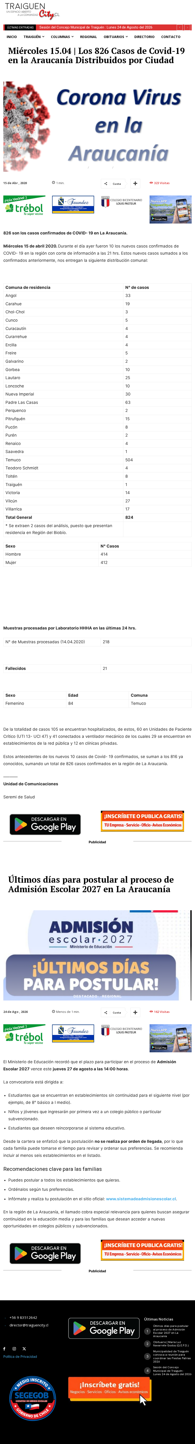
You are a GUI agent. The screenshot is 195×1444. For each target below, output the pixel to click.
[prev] (180, 27)
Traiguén (101, 167)
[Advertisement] (124, 7)
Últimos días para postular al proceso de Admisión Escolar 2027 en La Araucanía (171, 1331)
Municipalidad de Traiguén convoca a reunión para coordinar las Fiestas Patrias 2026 (172, 1356)
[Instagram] (14, 1349)
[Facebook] (4, 1349)
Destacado (74, 167)
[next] (187, 27)
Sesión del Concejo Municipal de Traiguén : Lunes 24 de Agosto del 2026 (95, 27)
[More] (135, 183)
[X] (24, 1349)
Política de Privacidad (20, 1356)
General (124, 167)
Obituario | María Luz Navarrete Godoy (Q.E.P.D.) (171, 1343)
